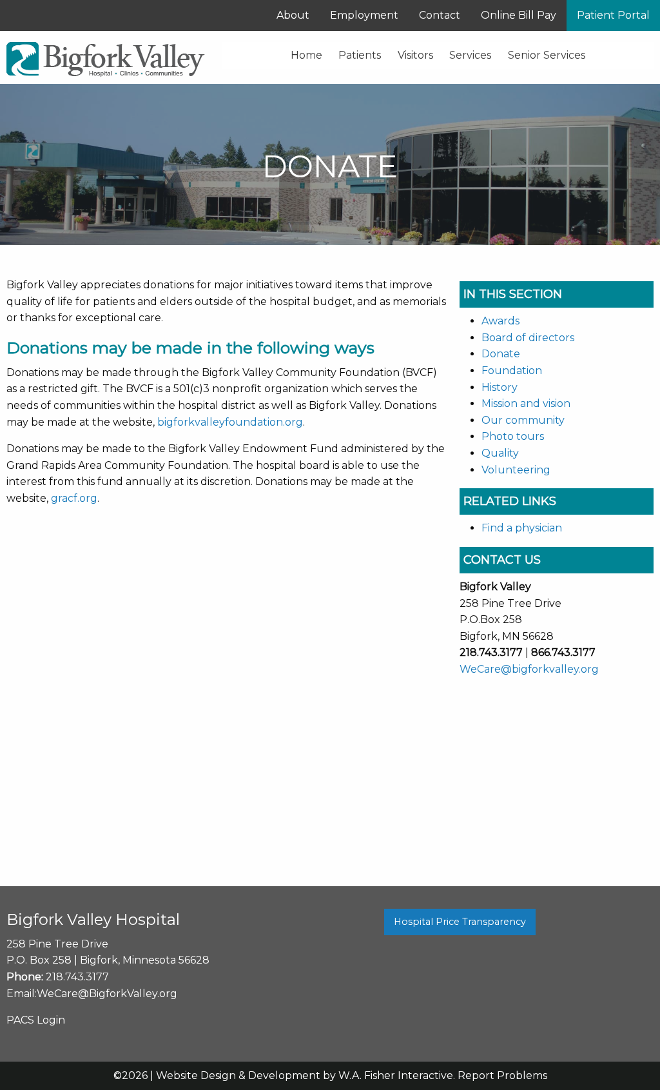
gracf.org (74, 498)
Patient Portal (613, 15)
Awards (500, 321)
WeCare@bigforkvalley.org (529, 669)
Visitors (415, 55)
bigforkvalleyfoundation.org (230, 422)
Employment (364, 15)
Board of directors (527, 338)
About (293, 15)
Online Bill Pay (518, 15)
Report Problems (502, 1075)
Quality (500, 453)
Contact (439, 15)
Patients (359, 55)
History (499, 387)
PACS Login (35, 1020)
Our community (523, 420)
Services (470, 55)
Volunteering (515, 470)
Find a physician (521, 528)
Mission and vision (525, 403)
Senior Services (546, 55)
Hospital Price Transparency (460, 921)
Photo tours (512, 436)
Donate (500, 354)
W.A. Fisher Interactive (395, 1075)
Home (306, 55)
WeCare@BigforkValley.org (107, 993)
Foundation (511, 370)
